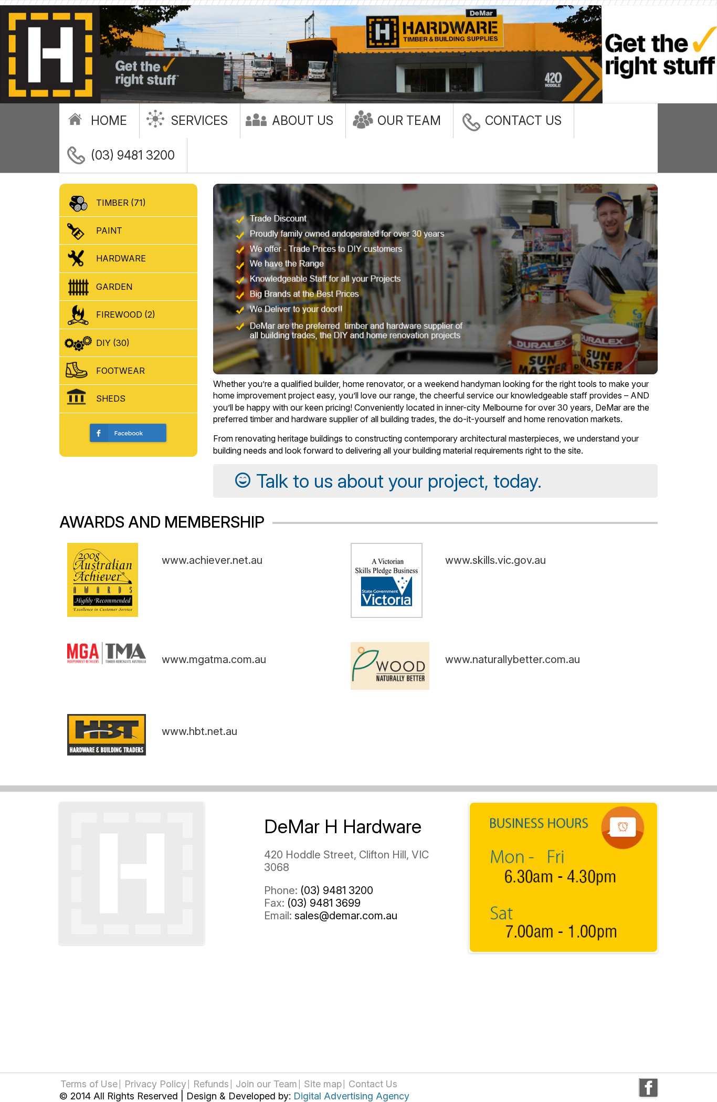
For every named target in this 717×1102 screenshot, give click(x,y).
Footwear (120, 370)
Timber (121, 202)
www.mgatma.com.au (214, 659)
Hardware (121, 258)
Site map (323, 1083)
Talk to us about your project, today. (399, 480)
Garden (114, 286)
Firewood (125, 314)
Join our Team (266, 1083)
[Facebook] (648, 1087)
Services (199, 120)
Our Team (409, 120)
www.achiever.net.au (212, 560)
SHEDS (110, 398)
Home (109, 120)
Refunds (211, 1083)
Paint (109, 230)
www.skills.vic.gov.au (495, 560)
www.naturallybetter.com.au (512, 659)
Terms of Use (89, 1083)
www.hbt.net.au (199, 731)
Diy (113, 343)
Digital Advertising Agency (351, 1095)
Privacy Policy (155, 1083)
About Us (302, 120)
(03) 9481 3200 (133, 155)
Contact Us (523, 120)
